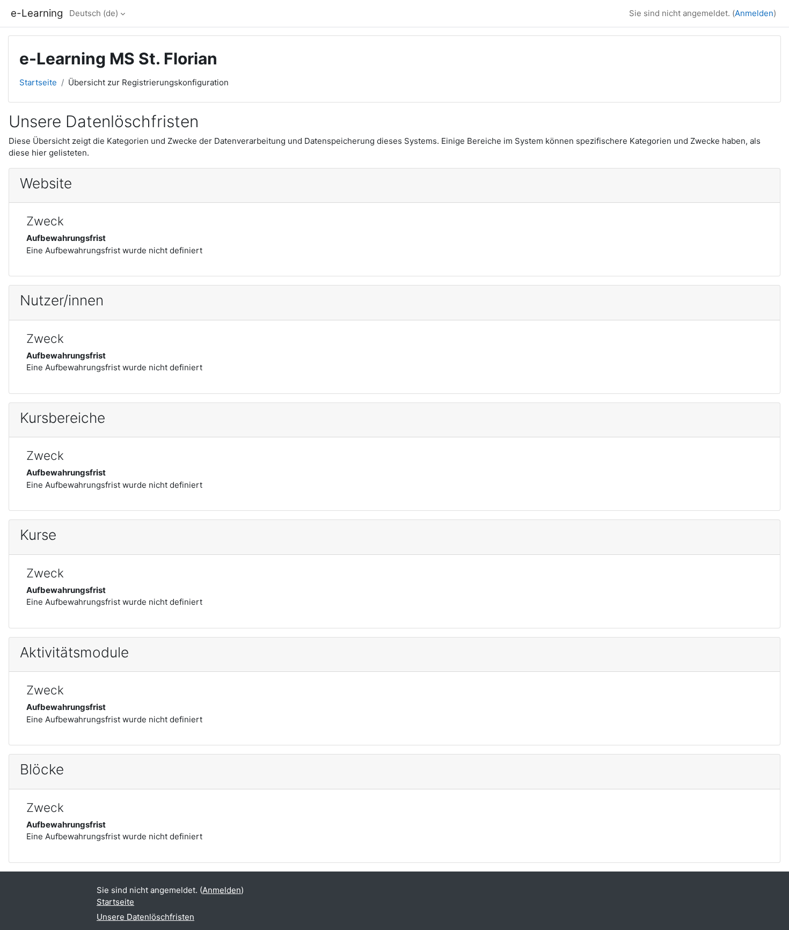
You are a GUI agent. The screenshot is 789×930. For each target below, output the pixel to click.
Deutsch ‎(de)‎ (93, 13)
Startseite (38, 82)
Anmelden (754, 13)
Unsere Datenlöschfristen (145, 917)
